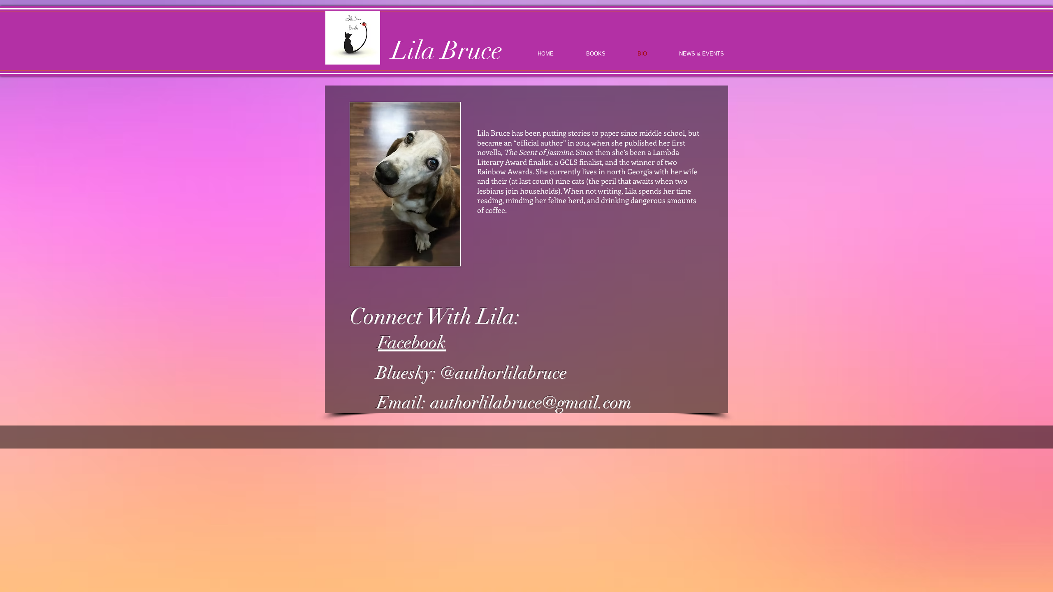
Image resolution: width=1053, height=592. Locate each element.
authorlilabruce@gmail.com (530, 402)
